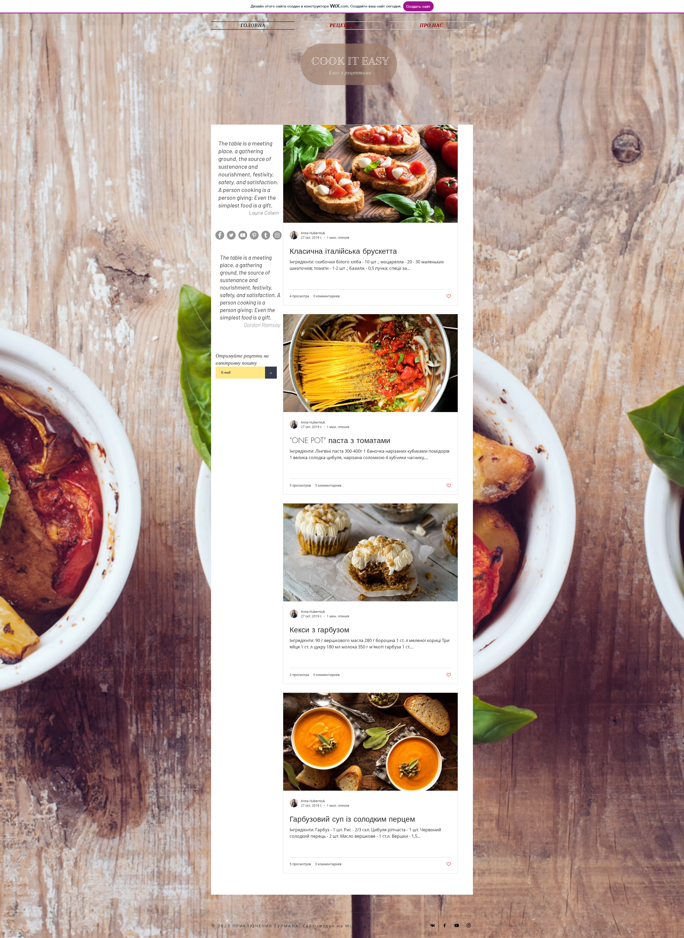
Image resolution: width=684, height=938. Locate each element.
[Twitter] (231, 235)
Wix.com (356, 925)
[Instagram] (277, 235)
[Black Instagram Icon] (468, 925)
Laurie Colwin (264, 212)
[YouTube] (242, 235)
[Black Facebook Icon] (444, 925)
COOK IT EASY (350, 61)
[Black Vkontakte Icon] (432, 925)
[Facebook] (219, 235)
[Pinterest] (254, 235)
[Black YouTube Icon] (456, 925)
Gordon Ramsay (262, 324)
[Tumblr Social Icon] (265, 235)
